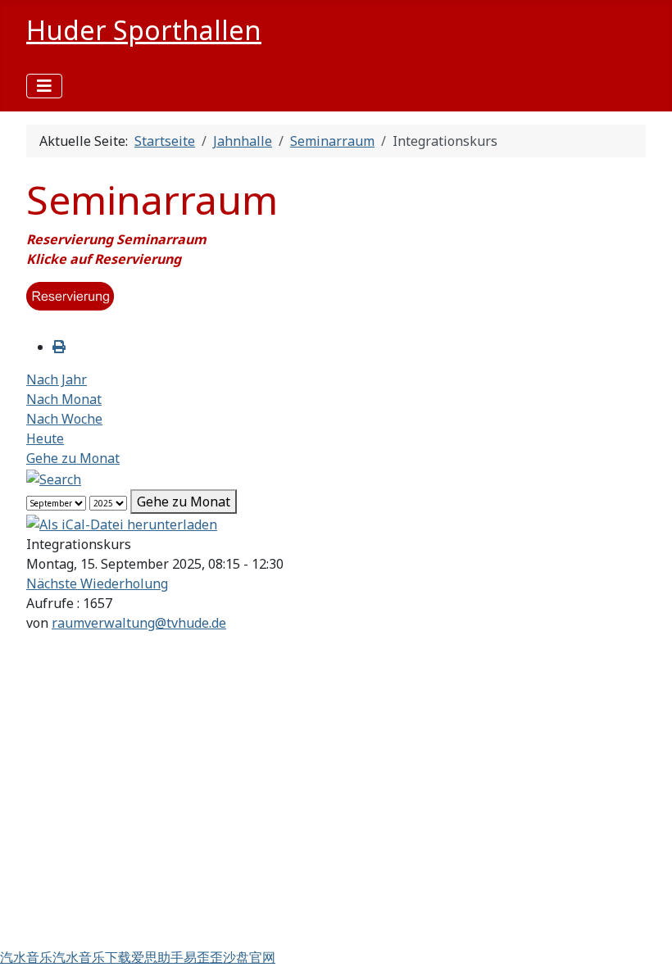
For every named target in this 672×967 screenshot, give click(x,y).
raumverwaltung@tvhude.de (139, 623)
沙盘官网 (249, 957)
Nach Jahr (56, 379)
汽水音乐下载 (91, 957)
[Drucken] (59, 347)
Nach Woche (64, 419)
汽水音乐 (26, 957)
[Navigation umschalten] (44, 86)
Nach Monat (64, 399)
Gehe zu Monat (73, 458)
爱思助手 (157, 957)
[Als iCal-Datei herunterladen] (121, 524)
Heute (45, 438)
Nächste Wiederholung (97, 583)
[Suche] (53, 478)
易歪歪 (203, 957)
